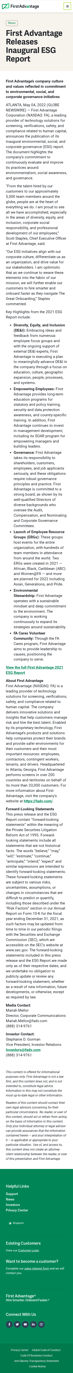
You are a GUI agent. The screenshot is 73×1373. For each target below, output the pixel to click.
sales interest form (36, 1268)
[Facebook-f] (9, 1324)
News (10, 1199)
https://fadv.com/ (38, 801)
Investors (13, 1205)
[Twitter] (17, 1324)
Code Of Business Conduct (36, 1355)
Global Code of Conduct (46, 1350)
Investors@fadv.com (23, 1050)
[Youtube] (25, 1324)
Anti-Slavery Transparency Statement (36, 1360)
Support (12, 1194)
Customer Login (28, 1250)
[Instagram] (41, 1324)
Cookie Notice (37, 1366)
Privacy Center (17, 1210)
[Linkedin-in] (33, 1324)
